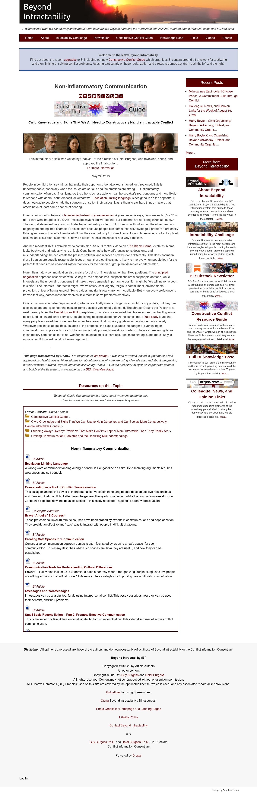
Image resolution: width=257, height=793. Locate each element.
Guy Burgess (130, 675)
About (45, 38)
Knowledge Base (171, 38)
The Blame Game (139, 246)
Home (29, 38)
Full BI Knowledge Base (211, 357)
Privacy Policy (128, 717)
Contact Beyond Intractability (128, 725)
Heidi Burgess (154, 675)
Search (227, 38)
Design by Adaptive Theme (226, 789)
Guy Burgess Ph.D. (102, 742)
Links (194, 38)
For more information (101, 168)
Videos (210, 38)
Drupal (136, 755)
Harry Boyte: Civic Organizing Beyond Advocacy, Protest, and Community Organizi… (209, 139)
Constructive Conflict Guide (134, 38)
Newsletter (101, 38)
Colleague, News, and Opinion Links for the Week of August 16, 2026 (210, 110)
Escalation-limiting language (112, 198)
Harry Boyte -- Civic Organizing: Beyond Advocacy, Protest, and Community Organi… (210, 125)
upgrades (70, 59)
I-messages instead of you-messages (89, 215)
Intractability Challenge (71, 38)
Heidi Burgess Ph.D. (135, 742)
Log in (23, 778)
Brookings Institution (67, 312)
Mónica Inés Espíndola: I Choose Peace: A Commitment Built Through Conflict (213, 95)
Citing (105, 700)
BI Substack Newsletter (212, 276)
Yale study (151, 316)
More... (190, 152)
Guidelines (113, 692)
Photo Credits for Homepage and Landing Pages (128, 709)
